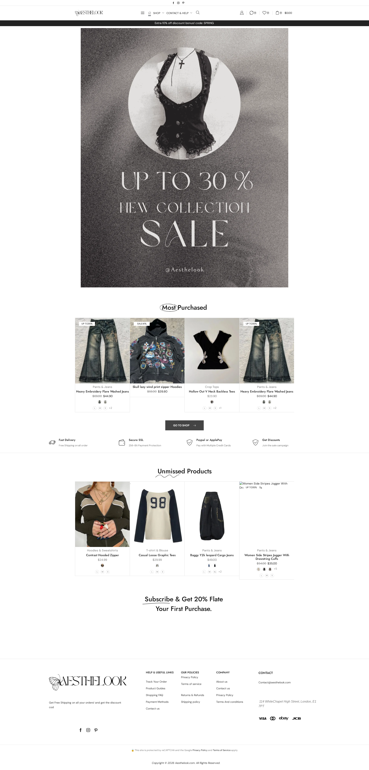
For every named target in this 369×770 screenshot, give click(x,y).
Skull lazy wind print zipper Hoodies (157, 387)
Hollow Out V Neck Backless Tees (212, 391)
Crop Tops (212, 387)
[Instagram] (178, 3)
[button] (142, 13)
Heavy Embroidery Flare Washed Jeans (102, 391)
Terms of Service (222, 750)
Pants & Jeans (102, 387)
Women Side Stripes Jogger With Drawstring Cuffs (266, 557)
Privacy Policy (200, 750)
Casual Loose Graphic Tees (157, 555)
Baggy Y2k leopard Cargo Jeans (212, 555)
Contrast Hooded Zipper (102, 555)
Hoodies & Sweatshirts (102, 550)
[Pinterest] (183, 3)
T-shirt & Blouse (157, 550)
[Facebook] (173, 3)
